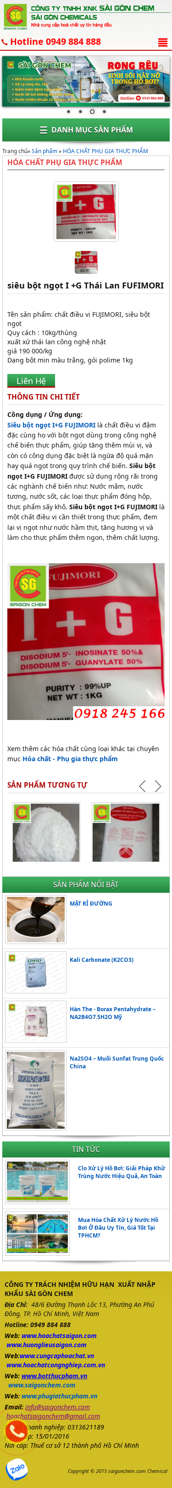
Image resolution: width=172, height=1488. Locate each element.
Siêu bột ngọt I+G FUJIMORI (51, 425)
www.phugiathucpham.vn (59, 1396)
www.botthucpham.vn (54, 1375)
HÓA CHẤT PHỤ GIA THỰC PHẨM (105, 151)
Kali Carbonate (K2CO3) (101, 960)
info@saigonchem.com (57, 1407)
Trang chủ (15, 151)
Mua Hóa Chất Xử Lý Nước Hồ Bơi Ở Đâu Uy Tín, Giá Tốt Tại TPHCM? (118, 1227)
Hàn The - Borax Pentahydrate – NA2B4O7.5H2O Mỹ (112, 1013)
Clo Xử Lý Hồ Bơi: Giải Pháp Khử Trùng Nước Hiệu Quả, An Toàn (121, 1172)
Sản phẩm (44, 151)
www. (30, 1335)
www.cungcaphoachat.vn (57, 1355)
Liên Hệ (31, 380)
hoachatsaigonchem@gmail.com (53, 1416)
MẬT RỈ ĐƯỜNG (91, 903)
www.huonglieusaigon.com (46, 1344)
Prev (143, 786)
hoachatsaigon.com (67, 1335)
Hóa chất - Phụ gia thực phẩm (70, 758)
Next (157, 786)
